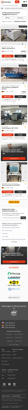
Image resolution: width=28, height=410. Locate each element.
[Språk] (24, 1)
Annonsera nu (14, 158)
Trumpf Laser (9, 341)
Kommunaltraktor (18, 334)
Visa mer (14, 242)
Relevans (20, 18)
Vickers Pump (18, 341)
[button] (26, 1)
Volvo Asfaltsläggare (14, 344)
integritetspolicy (5, 407)
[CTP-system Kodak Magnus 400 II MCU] (14, 115)
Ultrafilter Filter (18, 337)
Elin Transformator (7, 230)
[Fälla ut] (14, 62)
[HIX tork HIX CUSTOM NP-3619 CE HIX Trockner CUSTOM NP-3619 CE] (14, 74)
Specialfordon (8, 334)
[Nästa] (25, 35)
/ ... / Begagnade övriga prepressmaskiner (13, 8)
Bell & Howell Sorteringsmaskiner (11, 227)
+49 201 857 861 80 (10, 323)
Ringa (21, 56)
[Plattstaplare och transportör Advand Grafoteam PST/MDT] (14, 172)
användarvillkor (14, 407)
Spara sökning (14, 202)
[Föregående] (2, 35)
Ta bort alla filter (8, 21)
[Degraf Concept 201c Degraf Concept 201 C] (14, 35)
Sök (25, 5)
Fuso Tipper (5, 236)
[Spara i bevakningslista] (25, 47)
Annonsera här (14, 297)
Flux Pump (5, 233)
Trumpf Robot (9, 337)
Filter (8, 18)
